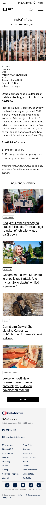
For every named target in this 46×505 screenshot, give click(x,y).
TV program (7, 445)
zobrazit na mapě (11, 86)
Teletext (6, 457)
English (20, 495)
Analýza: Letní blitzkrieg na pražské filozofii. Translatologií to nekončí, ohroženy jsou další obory (23, 228)
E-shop (5, 469)
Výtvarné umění (10, 372)
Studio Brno (28, 453)
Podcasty (6, 461)
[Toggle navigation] (4, 3)
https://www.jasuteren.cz (14, 74)
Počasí (5, 465)
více (23, 399)
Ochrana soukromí (33, 495)
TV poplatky (7, 453)
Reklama (26, 449)
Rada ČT (26, 461)
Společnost (8, 217)
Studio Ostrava (29, 457)
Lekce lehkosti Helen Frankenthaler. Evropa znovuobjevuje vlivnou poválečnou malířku (17, 384)
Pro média (27, 445)
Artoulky (7, 269)
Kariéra (26, 465)
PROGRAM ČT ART (30, 2)
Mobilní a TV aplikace (11, 473)
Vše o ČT (5, 478)
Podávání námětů (30, 469)
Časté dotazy (28, 473)
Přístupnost (6, 498)
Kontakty (27, 478)
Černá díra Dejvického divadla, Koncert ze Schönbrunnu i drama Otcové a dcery (22, 332)
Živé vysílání (7, 449)
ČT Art (6, 321)
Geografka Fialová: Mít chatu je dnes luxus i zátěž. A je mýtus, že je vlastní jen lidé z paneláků (22, 280)
